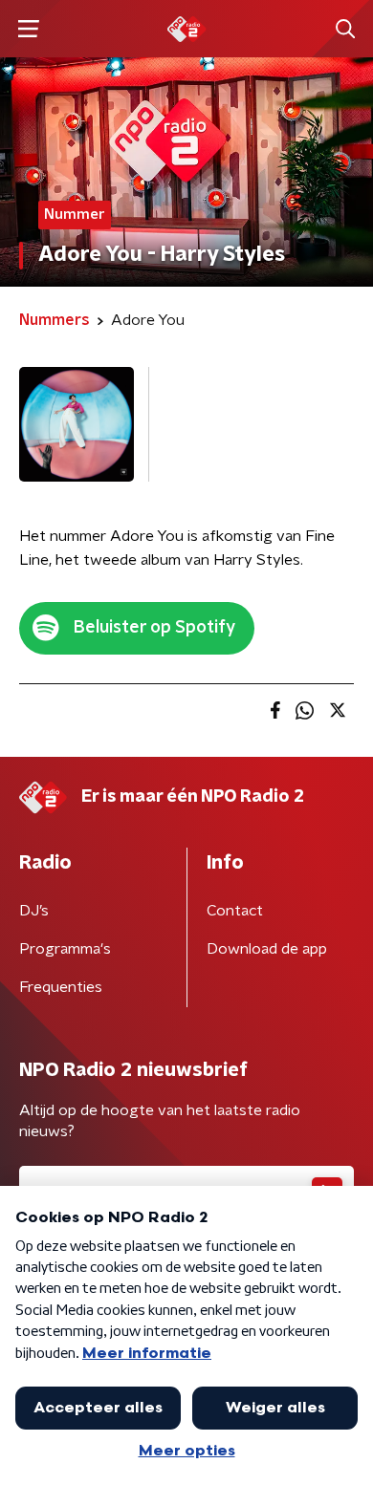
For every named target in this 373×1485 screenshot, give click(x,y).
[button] (28, 29)
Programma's (65, 949)
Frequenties (60, 987)
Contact (235, 910)
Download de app (267, 949)
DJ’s (34, 910)
